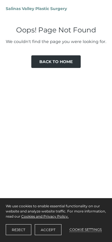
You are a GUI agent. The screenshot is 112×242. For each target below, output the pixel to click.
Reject (18, 230)
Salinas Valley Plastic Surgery (36, 8)
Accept (48, 230)
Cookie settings (85, 229)
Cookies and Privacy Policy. (45, 216)
